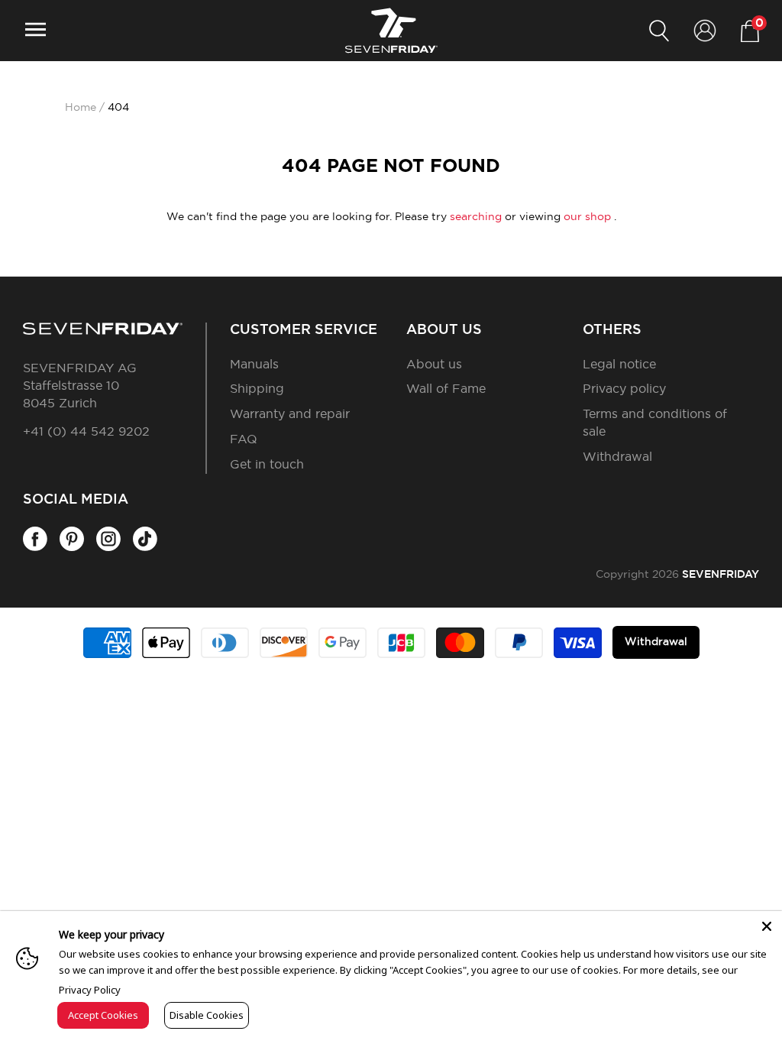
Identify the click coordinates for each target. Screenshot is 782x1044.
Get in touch (267, 465)
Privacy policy (624, 389)
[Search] (659, 31)
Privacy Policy (90, 990)
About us (434, 364)
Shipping (257, 389)
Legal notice (619, 364)
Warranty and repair (290, 414)
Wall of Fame (446, 389)
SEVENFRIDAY (720, 574)
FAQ (243, 439)
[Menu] (35, 31)
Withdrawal (617, 457)
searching (476, 217)
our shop (587, 217)
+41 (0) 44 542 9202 (86, 432)
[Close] (766, 926)
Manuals (254, 364)
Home (80, 107)
